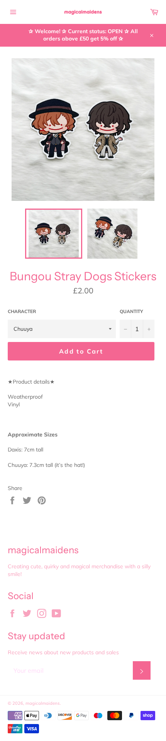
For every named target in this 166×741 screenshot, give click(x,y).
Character (22, 311)
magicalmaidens (42, 703)
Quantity (131, 311)
